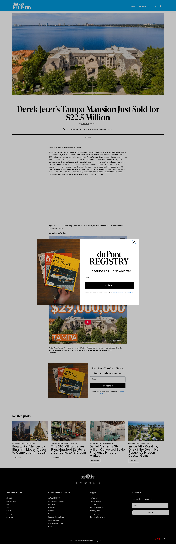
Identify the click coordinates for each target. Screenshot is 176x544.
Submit (109, 285)
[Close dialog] (134, 242)
